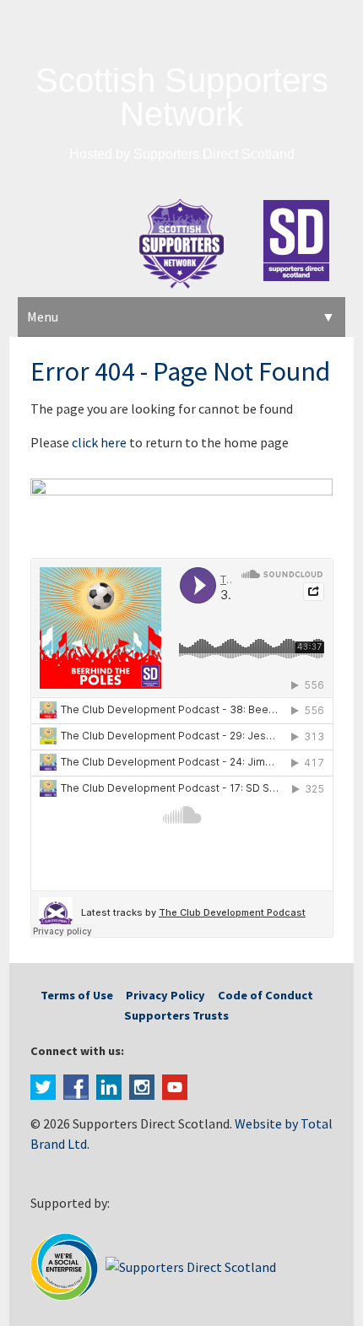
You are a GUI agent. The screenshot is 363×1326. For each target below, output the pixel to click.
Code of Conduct (265, 995)
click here (99, 442)
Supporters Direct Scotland (214, 154)
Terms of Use (77, 995)
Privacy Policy (165, 995)
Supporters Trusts (176, 1015)
